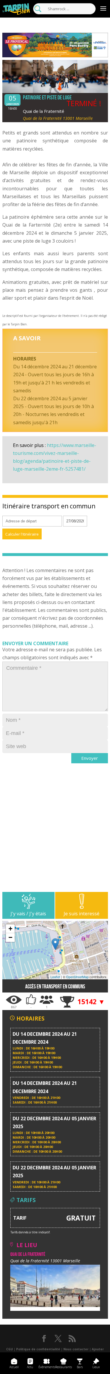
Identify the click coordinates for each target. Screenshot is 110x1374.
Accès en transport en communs (55, 986)
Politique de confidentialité (38, 1349)
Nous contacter (76, 1349)
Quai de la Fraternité (43, 111)
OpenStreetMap (77, 976)
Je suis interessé (81, 913)
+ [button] (10, 928)
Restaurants (63, 1367)
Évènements (46, 1367)
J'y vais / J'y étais (28, 913)
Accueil (14, 1367)
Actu (30, 1367)
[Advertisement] (55, 837)
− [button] (10, 937)
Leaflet (55, 976)
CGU (9, 1349)
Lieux (96, 1367)
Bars (80, 1367)
